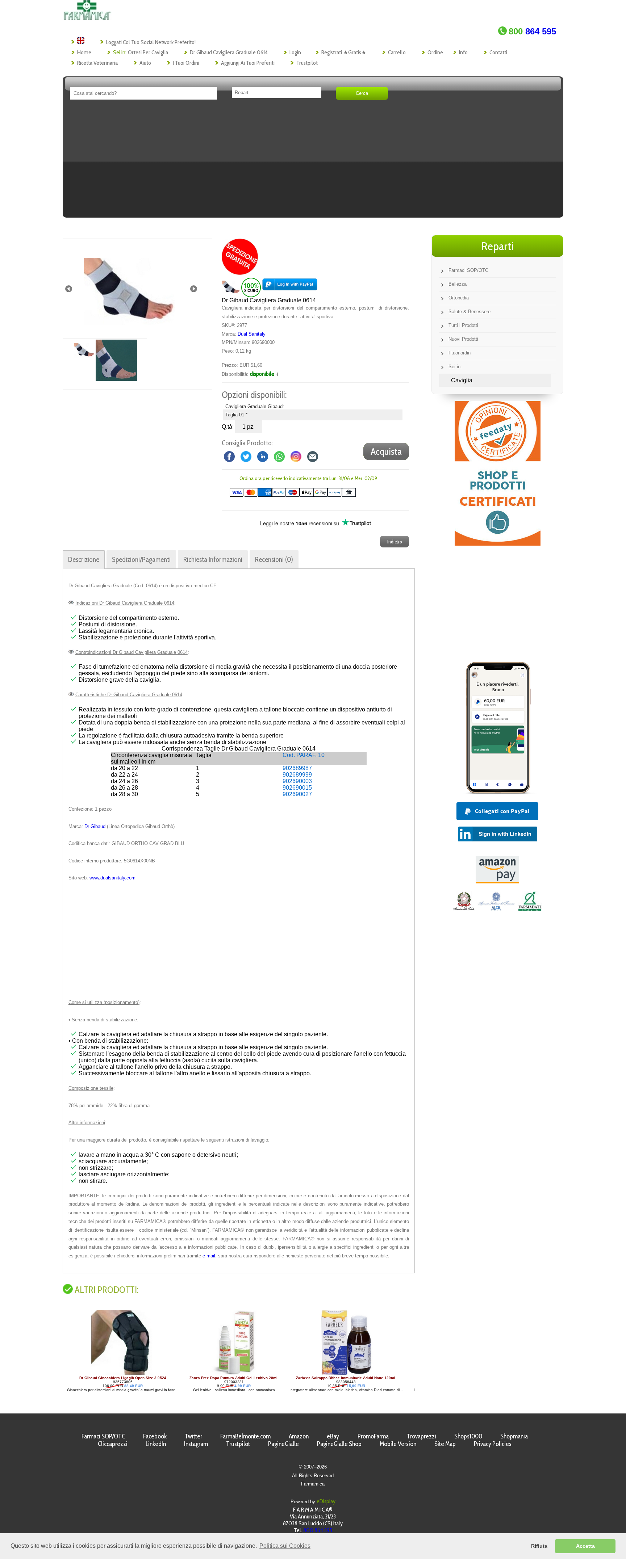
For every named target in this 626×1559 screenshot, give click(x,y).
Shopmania (514, 1436)
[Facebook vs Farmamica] (229, 456)
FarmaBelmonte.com (245, 1436)
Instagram (196, 1443)
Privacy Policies (493, 1443)
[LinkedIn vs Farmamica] (262, 456)
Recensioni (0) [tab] (274, 559)
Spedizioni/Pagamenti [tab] (141, 559)
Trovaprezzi (421, 1436)
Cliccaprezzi (113, 1443)
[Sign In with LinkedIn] (497, 839)
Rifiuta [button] (539, 1546)
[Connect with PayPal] (289, 287)
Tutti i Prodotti (463, 325)
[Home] (87, 18)
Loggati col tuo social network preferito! (151, 42)
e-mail (209, 1255)
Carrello (397, 52)
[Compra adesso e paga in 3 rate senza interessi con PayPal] (497, 792)
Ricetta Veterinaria (97, 62)
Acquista (386, 451)
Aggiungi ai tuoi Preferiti (248, 62)
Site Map (445, 1443)
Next (193, 289)
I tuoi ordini (186, 62)
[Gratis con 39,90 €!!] (240, 273)
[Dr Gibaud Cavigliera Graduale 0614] (129, 288)
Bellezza (457, 284)
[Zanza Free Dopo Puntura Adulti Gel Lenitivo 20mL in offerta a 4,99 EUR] (131, 1374)
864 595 (532, 31)
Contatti (498, 52)
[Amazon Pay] (497, 881)
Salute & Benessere (469, 311)
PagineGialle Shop (339, 1443)
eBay (333, 1436)
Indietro (394, 542)
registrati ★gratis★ (343, 52)
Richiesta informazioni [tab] (212, 559)
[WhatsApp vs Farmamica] (279, 456)
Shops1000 (468, 1436)
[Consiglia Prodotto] (312, 456)
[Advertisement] (313, 161)
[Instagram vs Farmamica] (296, 456)
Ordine (435, 52)
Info (463, 52)
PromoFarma (373, 1436)
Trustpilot (307, 62)
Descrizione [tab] (83, 559)
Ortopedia (458, 298)
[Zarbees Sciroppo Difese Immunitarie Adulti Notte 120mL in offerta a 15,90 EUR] (243, 1374)
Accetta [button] (585, 1546)
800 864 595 (317, 1530)
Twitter (193, 1436)
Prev (68, 289)
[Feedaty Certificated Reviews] (498, 544)
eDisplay (326, 1501)
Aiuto (145, 62)
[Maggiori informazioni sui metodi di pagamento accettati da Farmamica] (289, 495)
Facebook (155, 1436)
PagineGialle (283, 1443)
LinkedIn (156, 1443)
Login (295, 52)
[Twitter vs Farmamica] (246, 456)
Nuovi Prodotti (463, 339)
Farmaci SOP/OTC (468, 270)
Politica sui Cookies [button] (284, 1546)
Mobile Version (398, 1443)
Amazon (299, 1436)
